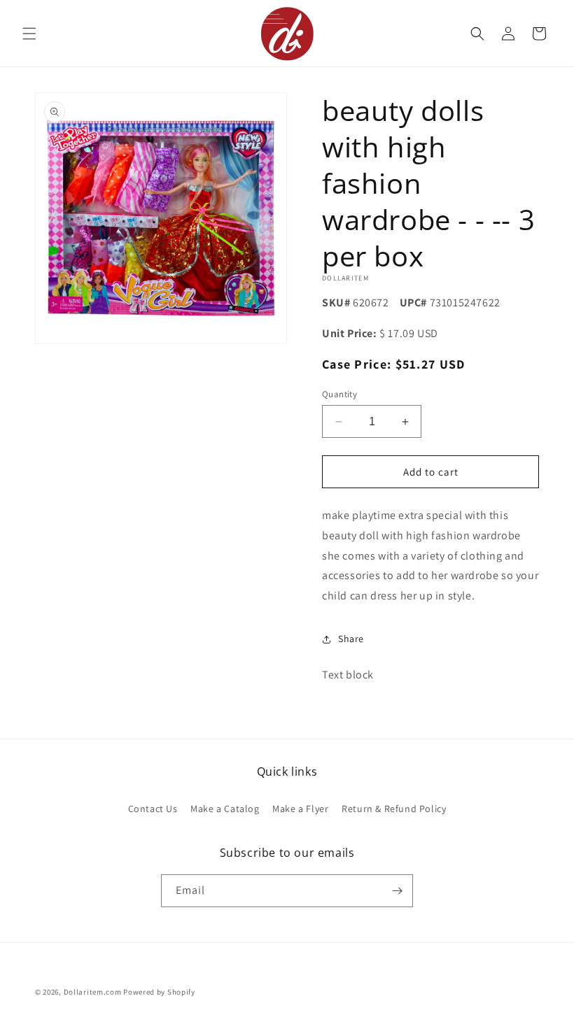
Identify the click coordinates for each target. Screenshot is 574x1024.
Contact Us (153, 808)
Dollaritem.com (93, 992)
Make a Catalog (224, 808)
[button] (29, 33)
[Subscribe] (397, 890)
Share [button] (351, 638)
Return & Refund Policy (394, 808)
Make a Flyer (300, 808)
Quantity (339, 394)
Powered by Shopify (159, 992)
